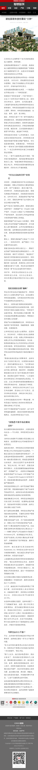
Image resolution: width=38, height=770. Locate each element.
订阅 (28, 8)
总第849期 (13, 12)
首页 (3, 8)
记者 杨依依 (19, 22)
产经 (22, 8)
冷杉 (15, 8)
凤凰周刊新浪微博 (10, 725)
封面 (9, 8)
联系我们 (28, 718)
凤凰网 (18, 725)
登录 (34, 8)
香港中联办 (29, 725)
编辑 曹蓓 (25, 22)
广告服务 (15, 718)
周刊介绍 (9, 718)
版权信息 (15, 731)
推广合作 (22, 718)
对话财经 (22, 12)
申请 (21, 723)
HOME (4, 12)
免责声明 (21, 731)
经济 (29, 12)
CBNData (18, 728)
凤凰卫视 (22, 725)
